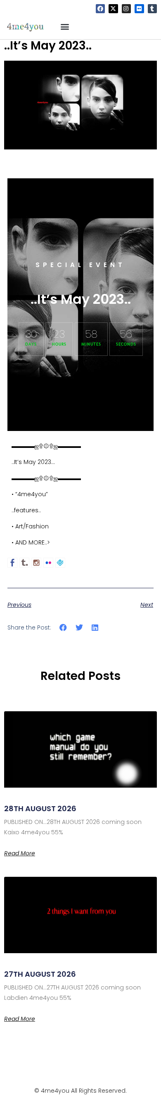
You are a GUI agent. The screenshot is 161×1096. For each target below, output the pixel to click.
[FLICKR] (139, 8)
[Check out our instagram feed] (36, 563)
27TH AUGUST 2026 (40, 974)
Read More (19, 853)
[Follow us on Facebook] (12, 563)
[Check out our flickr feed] (48, 563)
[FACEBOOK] (100, 8)
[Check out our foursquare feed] (60, 563)
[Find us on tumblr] (24, 563)
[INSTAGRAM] (126, 8)
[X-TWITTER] (113, 8)
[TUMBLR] (152, 8)
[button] (65, 26)
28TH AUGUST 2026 (40, 808)
